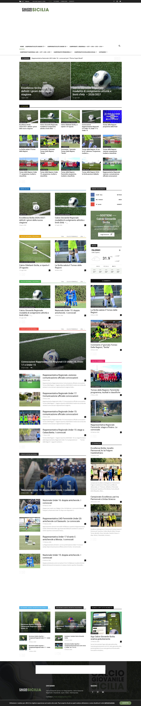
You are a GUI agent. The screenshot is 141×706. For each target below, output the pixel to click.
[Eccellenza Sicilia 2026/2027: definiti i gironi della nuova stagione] (44, 84)
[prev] (116, 58)
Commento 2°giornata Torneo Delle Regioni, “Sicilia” (47, 151)
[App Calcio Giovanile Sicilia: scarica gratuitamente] (106, 623)
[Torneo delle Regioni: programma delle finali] (112, 116)
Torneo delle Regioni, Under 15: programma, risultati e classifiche (49, 174)
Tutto (62, 236)
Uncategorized (106, 147)
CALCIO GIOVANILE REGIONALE (69, 122)
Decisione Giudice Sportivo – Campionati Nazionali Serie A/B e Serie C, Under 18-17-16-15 (75, 645)
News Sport (85, 147)
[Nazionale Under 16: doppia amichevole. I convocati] (52, 476)
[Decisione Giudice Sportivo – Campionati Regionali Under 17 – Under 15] (34, 622)
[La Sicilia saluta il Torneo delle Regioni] (28, 141)
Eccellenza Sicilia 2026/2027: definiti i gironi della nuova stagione (28, 126)
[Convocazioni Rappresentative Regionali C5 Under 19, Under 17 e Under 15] (91, 116)
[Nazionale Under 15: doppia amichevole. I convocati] (70, 296)
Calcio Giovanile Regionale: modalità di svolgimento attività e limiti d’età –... (49, 126)
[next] (119, 58)
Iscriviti (119, 204)
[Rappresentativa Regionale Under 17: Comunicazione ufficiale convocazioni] (29, 399)
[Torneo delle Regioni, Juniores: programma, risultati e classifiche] (112, 141)
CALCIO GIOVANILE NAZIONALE (80, 84)
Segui (120, 199)
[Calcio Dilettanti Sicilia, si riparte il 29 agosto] (70, 116)
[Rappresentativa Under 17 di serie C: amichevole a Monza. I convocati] (29, 542)
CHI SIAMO (56, 1)
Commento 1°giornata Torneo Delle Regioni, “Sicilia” (68, 151)
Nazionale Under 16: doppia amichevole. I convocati (48, 490)
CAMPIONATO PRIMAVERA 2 (62, 52)
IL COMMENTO (44, 147)
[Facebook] (114, 1)
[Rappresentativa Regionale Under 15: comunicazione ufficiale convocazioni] (29, 417)
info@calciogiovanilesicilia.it (62, 697)
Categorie (102, 52)
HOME (50, 1)
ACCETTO (125, 703)
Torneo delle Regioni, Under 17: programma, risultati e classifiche (28, 174)
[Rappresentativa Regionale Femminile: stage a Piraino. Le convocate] (106, 411)
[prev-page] (20, 181)
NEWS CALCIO (25, 84)
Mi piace (119, 194)
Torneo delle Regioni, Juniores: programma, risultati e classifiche (110, 151)
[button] (119, 46)
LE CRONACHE (94, 479)
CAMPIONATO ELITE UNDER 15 (56, 46)
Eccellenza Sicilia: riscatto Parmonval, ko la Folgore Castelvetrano (102, 450)
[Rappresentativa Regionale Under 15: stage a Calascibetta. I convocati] (29, 436)
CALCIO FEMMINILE (66, 169)
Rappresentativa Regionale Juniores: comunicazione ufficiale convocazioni (111, 174)
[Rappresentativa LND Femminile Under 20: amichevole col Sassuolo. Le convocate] (29, 524)
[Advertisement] (87, 9)
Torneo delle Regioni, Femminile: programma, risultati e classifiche (68, 174)
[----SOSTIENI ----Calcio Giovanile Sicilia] (106, 225)
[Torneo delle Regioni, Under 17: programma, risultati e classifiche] (28, 164)
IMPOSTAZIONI (109, 703)
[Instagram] (117, 1)
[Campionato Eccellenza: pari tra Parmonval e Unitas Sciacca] (106, 515)
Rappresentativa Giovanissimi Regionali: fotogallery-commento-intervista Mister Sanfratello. (63, 58)
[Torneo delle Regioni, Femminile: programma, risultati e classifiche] (70, 164)
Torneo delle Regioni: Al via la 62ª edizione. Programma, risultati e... (91, 151)
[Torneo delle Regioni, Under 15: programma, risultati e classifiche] (49, 164)
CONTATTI (71, 1)
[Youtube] (120, 1)
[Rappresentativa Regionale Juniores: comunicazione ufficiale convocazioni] (112, 164)
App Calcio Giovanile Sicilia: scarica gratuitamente (103, 637)
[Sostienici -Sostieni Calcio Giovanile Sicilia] (70, 622)
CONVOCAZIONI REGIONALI (89, 122)
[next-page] (23, 181)
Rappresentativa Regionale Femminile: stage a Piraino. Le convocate (104, 427)
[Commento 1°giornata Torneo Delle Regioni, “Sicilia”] (70, 141)
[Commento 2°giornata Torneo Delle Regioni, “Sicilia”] (49, 141)
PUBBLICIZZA (64, 1)
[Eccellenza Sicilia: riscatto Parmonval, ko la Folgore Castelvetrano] (106, 469)
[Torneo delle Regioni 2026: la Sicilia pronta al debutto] (91, 164)
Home (22, 46)
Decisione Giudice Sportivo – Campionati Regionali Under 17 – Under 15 (33, 626)
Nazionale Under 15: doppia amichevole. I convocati (67, 311)
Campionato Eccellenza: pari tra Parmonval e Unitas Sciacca (105, 498)
